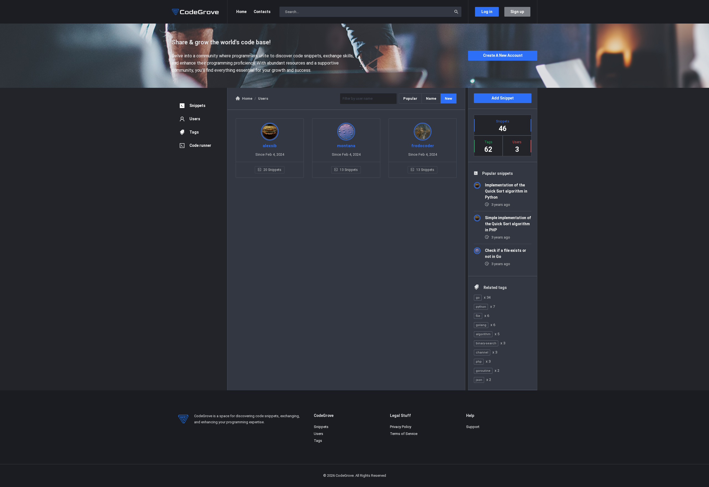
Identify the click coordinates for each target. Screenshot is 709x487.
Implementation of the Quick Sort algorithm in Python (506, 191)
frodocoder (422, 145)
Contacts (262, 11)
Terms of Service (403, 434)
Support (472, 427)
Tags (194, 132)
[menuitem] (199, 105)
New (448, 98)
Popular (410, 98)
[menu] (199, 125)
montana (346, 145)
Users (194, 119)
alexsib (270, 145)
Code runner (200, 145)
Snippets (197, 105)
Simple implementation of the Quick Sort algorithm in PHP (508, 224)
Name (431, 98)
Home (241, 11)
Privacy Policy (400, 427)
